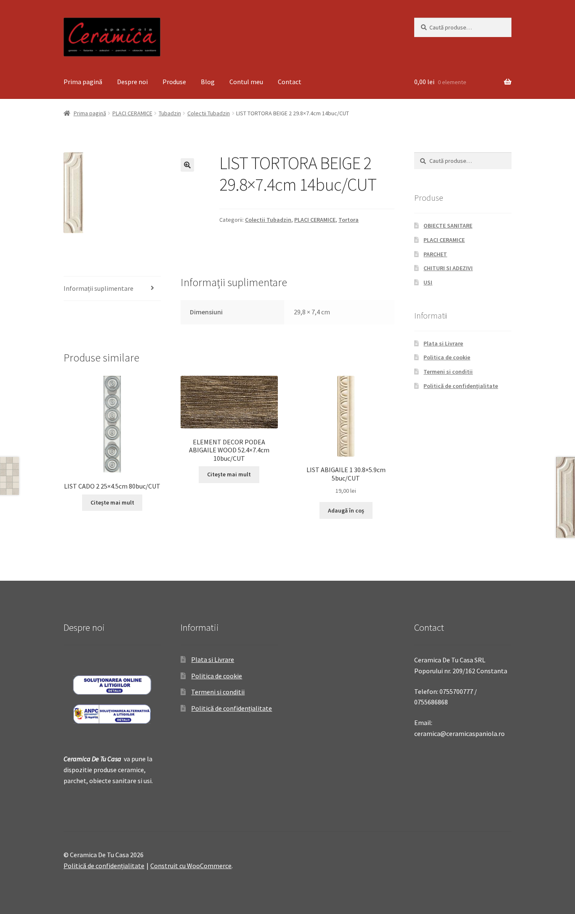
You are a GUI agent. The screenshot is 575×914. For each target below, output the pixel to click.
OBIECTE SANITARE (447, 225)
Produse (174, 81)
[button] (187, 165)
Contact (289, 81)
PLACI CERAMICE (132, 113)
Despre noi (132, 81)
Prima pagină (83, 81)
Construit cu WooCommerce (191, 865)
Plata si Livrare (443, 343)
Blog (208, 81)
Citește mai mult (112, 502)
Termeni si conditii (448, 371)
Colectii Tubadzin (208, 113)
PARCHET (435, 254)
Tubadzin (170, 113)
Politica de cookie (446, 357)
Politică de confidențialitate (460, 386)
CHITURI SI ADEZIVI (448, 268)
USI (427, 282)
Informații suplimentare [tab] (98, 288)
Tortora (348, 219)
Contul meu (246, 81)
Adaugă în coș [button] (346, 510)
